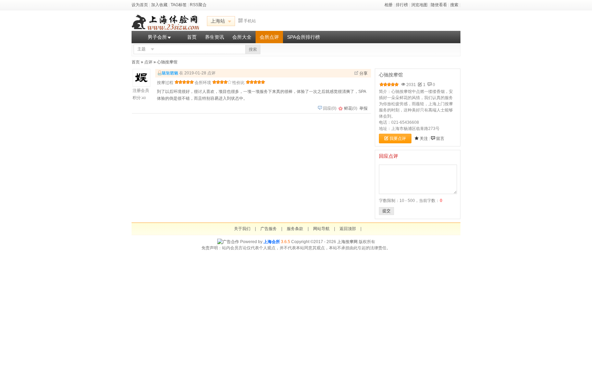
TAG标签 (179, 4)
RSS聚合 (198, 4)
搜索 (454, 4)
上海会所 (271, 241)
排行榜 (402, 4)
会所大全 (241, 37)
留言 (440, 138)
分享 (363, 73)
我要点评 (398, 138)
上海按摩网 (347, 241)
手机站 (250, 21)
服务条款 (295, 228)
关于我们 (242, 228)
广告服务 (268, 228)
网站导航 (321, 228)
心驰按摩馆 (167, 62)
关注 (424, 138)
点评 (148, 62)
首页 (192, 37)
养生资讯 (214, 37)
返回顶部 (348, 228)
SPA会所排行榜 (303, 37)
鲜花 (348, 108)
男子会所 (157, 37)
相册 (388, 4)
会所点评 (269, 37)
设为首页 (140, 4)
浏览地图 (419, 4)
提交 (386, 210)
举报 (363, 108)
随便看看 (439, 4)
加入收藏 (159, 4)
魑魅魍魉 (170, 73)
